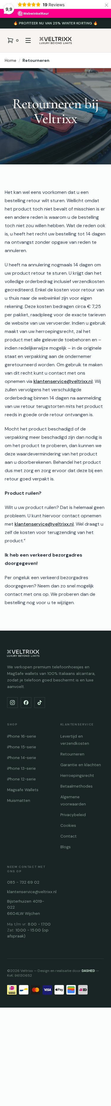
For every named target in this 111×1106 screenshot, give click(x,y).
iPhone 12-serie (21, 779)
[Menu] (28, 40)
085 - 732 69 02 (23, 882)
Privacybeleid (73, 814)
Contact (68, 836)
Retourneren (35, 60)
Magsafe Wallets (22, 789)
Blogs (65, 846)
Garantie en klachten (80, 764)
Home (10, 60)
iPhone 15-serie (21, 747)
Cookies (68, 825)
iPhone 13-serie (21, 768)
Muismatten (18, 800)
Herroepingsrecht (77, 775)
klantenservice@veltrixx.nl (63, 381)
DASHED (88, 970)
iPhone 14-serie (21, 757)
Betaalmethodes (76, 786)
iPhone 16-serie (21, 736)
